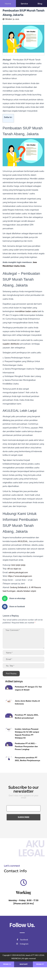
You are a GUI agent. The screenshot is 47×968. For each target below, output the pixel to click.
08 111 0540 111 (14, 569)
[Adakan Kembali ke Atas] (42, 962)
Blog (40, 3)
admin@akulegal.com (18, 572)
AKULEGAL (22, 541)
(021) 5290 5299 (18, 565)
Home (8, 3)
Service (24, 3)
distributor (14, 344)
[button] (22, 598)
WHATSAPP (24, 964)
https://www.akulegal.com (20, 576)
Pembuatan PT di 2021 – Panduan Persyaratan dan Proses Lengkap (26, 746)
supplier (6, 344)
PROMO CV (7, 964)
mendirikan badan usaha (26, 311)
